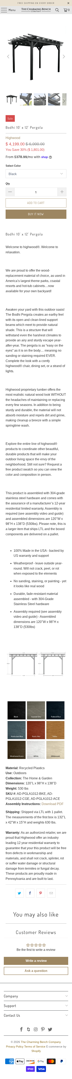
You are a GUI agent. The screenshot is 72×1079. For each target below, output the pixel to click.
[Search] (57, 10)
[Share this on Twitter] (19, 893)
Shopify (36, 1051)
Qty (8, 183)
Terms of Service (34, 1046)
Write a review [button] (36, 960)
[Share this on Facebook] (30, 893)
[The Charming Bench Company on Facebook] (22, 1029)
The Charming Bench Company (41, 1042)
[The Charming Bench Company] (36, 10)
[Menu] (2, 10)
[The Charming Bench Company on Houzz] (29, 1029)
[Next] (63, 56)
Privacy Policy (14, 1046)
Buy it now (36, 214)
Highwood (13, 138)
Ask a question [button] (36, 971)
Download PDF (53, 804)
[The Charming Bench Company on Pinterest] (43, 1029)
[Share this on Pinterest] (40, 893)
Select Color (13, 165)
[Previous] (8, 56)
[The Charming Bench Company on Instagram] (36, 1029)
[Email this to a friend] (51, 893)
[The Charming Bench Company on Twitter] (50, 1029)
